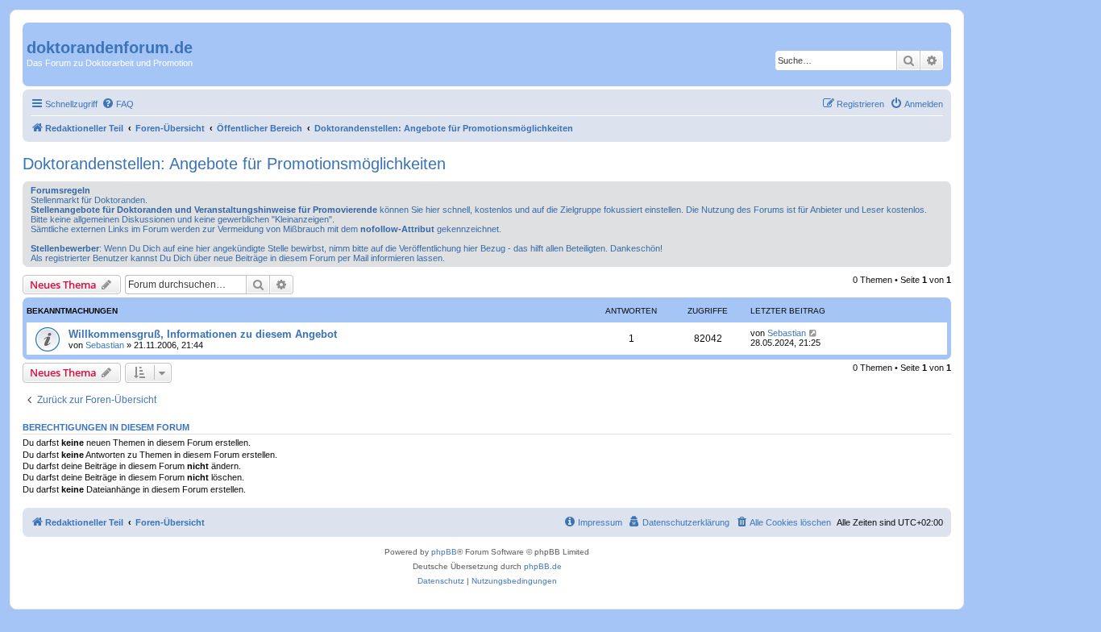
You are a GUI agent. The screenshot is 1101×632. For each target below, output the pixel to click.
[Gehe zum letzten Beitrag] (813, 333)
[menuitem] (118, 104)
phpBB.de (543, 566)
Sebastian (104, 345)
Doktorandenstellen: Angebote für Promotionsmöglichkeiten (234, 164)
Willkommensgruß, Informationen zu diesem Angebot (203, 334)
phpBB (444, 551)
